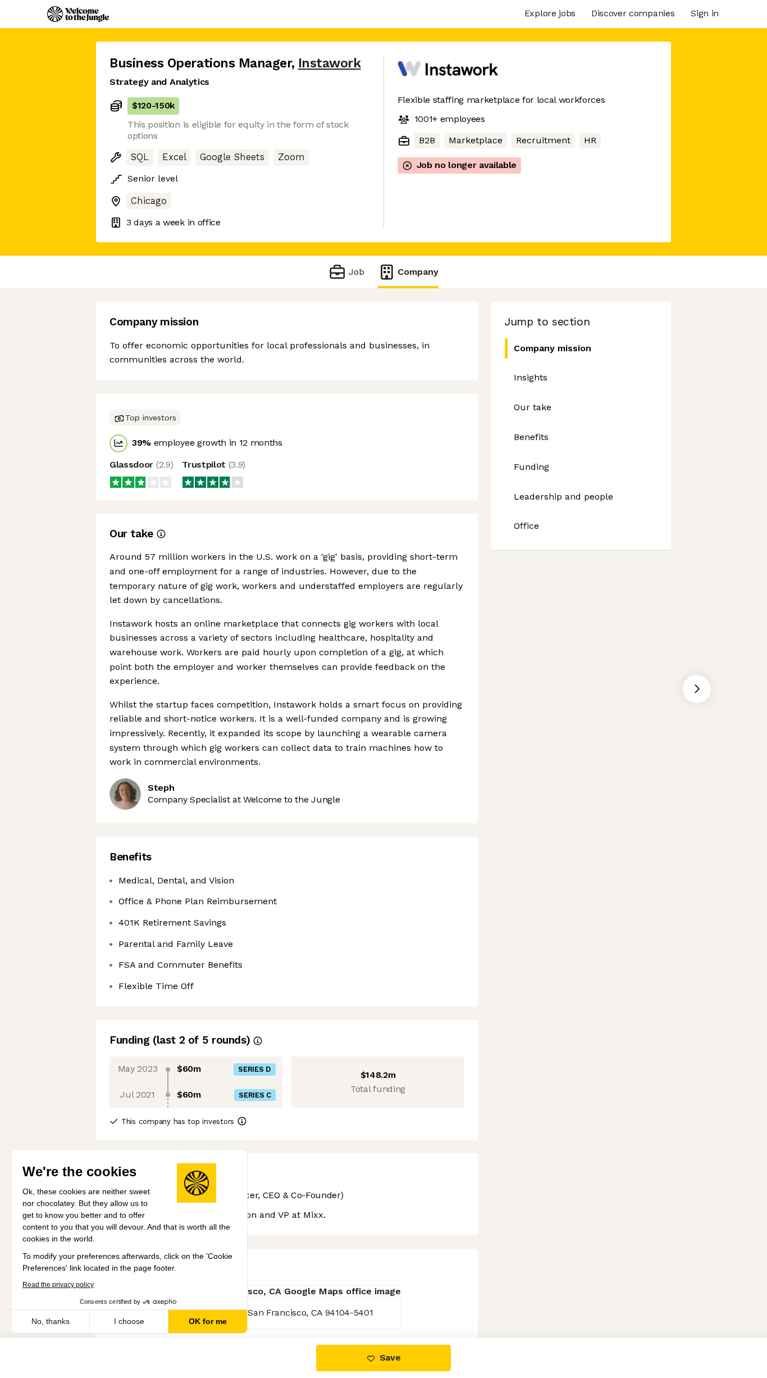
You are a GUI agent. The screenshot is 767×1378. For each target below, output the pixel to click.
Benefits (531, 437)
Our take (532, 407)
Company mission (552, 348)
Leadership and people (563, 496)
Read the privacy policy (58, 1285)
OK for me (208, 1321)
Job (356, 271)
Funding (531, 466)
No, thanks (50, 1321)
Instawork (329, 63)
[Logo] (78, 14)
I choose (129, 1321)
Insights (530, 377)
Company (418, 271)
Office (526, 525)
